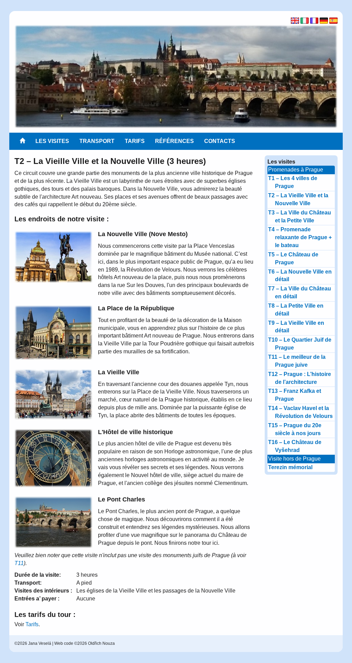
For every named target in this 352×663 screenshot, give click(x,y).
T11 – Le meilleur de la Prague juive (297, 361)
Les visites (52, 141)
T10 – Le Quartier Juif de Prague (299, 344)
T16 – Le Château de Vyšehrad (294, 446)
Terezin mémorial (290, 467)
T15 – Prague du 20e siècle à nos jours (294, 429)
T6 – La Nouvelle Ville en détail (300, 276)
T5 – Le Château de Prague (293, 258)
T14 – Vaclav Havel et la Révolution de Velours (300, 412)
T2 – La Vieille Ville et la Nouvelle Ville (298, 199)
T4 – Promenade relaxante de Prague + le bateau (300, 237)
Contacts (219, 141)
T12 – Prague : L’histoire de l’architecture (299, 378)
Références (174, 141)
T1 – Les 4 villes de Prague (292, 182)
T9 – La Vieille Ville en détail (296, 327)
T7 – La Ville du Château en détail (299, 292)
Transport (96, 141)
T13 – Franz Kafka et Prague (294, 395)
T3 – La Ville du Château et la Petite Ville (299, 216)
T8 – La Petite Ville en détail (295, 310)
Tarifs (135, 141)
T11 (19, 563)
